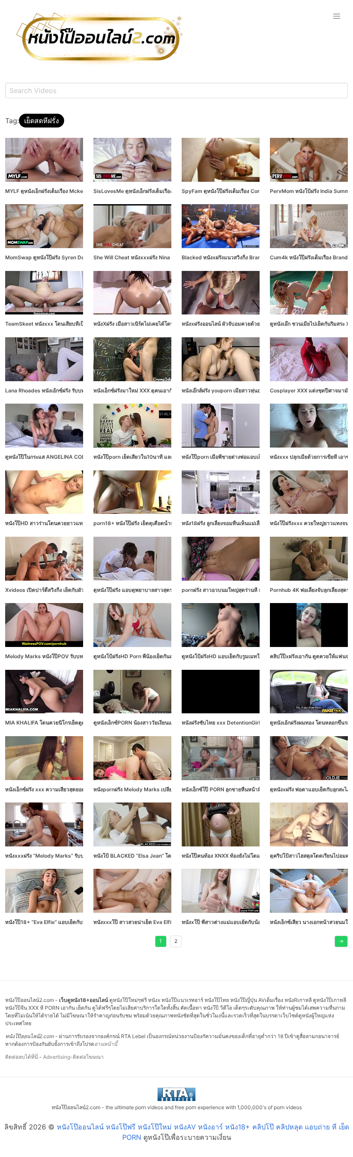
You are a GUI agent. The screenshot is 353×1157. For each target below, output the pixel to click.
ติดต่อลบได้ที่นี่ (21, 1057)
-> (341, 941)
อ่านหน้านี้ (105, 1044)
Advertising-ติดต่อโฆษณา (73, 1057)
